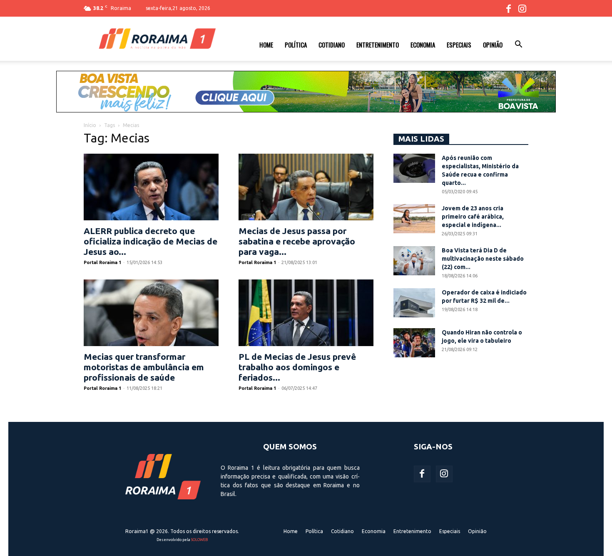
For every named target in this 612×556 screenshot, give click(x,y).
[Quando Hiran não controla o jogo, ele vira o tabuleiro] (414, 342)
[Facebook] (508, 8)
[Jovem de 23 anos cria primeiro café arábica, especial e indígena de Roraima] (414, 218)
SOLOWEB (199, 540)
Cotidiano (331, 44)
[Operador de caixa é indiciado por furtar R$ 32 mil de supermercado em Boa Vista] (414, 302)
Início (90, 125)
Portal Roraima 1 (102, 262)
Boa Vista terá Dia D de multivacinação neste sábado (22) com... (483, 258)
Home (266, 44)
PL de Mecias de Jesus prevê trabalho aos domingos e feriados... (297, 367)
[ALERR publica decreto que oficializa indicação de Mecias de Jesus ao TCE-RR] (151, 187)
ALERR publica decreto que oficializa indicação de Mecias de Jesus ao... (150, 241)
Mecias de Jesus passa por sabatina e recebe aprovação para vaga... (297, 241)
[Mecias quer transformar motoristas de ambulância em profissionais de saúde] (151, 312)
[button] (518, 45)
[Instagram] (522, 8)
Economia (422, 44)
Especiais (459, 44)
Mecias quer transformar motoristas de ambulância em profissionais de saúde (144, 367)
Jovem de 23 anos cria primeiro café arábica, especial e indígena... (473, 216)
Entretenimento (377, 44)
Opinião (493, 44)
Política (296, 44)
